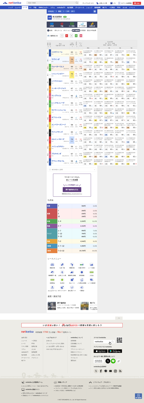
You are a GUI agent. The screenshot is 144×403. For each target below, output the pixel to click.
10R (68, 11)
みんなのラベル (52, 290)
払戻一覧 (62, 268)
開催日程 (52, 268)
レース (25, 7)
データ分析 (82, 26)
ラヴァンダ (56, 59)
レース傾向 (91, 268)
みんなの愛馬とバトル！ (35, 386)
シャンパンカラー (58, 74)
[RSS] (120, 371)
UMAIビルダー (43, 7)
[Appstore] (100, 352)
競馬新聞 (97, 7)
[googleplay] (115, 352)
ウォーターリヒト (58, 66)
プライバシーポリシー (77, 349)
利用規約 (73, 346)
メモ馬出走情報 (81, 283)
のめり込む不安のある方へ (54, 349)
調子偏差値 (76, 30)
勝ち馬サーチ (72, 290)
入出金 (92, 275)
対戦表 (83, 30)
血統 (50, 30)
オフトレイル (56, 117)
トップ (10, 7)
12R (72, 11)
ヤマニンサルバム (58, 161)
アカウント (35, 358)
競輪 (138, 3)
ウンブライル (56, 95)
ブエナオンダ (56, 154)
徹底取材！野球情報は (69, 386)
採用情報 (73, 341)
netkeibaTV (61, 7)
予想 (34, 7)
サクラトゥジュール (59, 110)
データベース (79, 7)
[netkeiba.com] (12, 3)
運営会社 (73, 360)
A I (30, 7)
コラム (52, 7)
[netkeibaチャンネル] (110, 371)
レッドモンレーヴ (58, 103)
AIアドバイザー (62, 290)
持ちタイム (58, 30)
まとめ (125, 7)
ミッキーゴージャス (59, 88)
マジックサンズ (57, 132)
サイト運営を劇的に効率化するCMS (104, 388)
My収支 (62, 283)
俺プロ (104, 7)
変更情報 (81, 275)
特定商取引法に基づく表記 (79, 355)
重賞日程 (72, 268)
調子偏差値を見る (72, 189)
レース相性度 (91, 283)
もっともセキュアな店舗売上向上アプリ (106, 386)
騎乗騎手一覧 (52, 275)
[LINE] (105, 371)
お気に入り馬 (62, 275)
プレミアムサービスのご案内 (55, 343)
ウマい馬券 (24, 346)
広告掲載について (76, 343)
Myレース (72, 283)
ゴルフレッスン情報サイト (68, 388)
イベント (132, 7)
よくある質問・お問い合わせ (55, 346)
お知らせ (49, 341)
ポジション (67, 30)
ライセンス (74, 358)
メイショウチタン (58, 146)
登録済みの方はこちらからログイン (72, 193)
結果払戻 (92, 26)
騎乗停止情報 (72, 275)
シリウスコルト (57, 81)
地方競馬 (70, 7)
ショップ (89, 7)
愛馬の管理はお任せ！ (35, 393)
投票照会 (52, 283)
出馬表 (52, 26)
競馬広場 (34, 346)
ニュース (18, 7)
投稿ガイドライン (76, 352)
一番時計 (81, 290)
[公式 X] (96, 371)
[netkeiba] (27, 332)
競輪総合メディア (35, 395)
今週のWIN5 (81, 268)
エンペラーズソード (59, 125)
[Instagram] (115, 371)
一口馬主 (112, 7)
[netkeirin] (72, 325)
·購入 (72, 26)
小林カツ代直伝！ (65, 390)
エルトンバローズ (58, 139)
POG (118, 7)
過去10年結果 (91, 30)
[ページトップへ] (119, 318)
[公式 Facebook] (101, 371)
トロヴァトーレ (57, 52)
